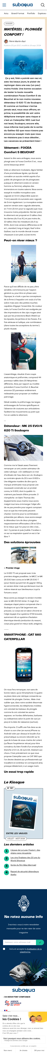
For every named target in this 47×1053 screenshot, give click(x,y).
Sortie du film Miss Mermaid (23, 865)
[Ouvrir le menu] (4, 5)
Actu (6, 13)
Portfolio (31, 13)
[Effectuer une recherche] (42, 5)
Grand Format (17, 13)
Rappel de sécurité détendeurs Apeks (25, 873)
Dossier (9, 23)
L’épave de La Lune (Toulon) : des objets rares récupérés (25, 851)
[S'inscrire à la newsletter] (40, 942)
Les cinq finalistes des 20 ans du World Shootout (25, 859)
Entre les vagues (16, 833)
